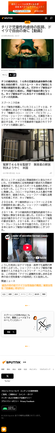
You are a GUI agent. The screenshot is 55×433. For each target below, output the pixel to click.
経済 (19, 369)
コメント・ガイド (25, 394)
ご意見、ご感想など (9, 394)
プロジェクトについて (10, 391)
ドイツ (23, 294)
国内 (8, 369)
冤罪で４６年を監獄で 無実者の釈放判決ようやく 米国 (27, 166)
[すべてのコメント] (3, 429)
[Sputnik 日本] (7, 19)
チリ (30, 294)
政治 (14, 369)
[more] (50, 173)
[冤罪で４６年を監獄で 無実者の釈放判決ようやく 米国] (27, 145)
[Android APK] (9, 408)
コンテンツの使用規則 (29, 391)
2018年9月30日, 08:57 (10, 36)
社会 (4, 294)
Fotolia (5, 70)
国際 (10, 294)
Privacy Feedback (27, 401)
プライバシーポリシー (10, 401)
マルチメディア (45, 369)
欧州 (16, 294)
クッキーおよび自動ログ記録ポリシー (16, 398)
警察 (43, 294)
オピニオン (33, 369)
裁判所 (37, 294)
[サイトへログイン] (46, 18)
